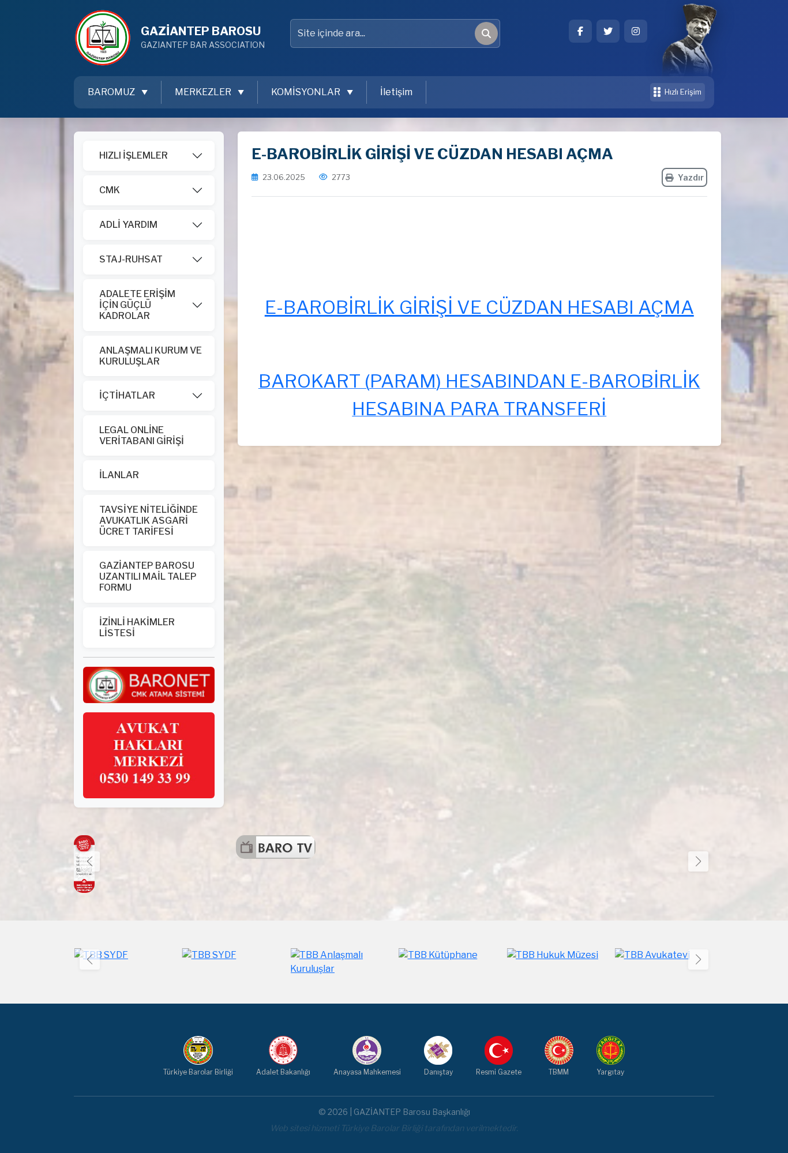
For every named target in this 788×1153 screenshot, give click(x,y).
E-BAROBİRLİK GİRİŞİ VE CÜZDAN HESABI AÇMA (479, 307)
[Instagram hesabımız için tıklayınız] (635, 31)
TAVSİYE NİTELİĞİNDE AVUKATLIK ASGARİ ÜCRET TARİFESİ (148, 520)
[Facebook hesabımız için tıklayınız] (580, 31)
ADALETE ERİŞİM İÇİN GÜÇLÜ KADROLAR (137, 304)
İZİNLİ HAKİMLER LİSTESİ (137, 628)
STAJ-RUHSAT (131, 259)
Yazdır (691, 177)
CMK (109, 190)
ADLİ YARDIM (128, 224)
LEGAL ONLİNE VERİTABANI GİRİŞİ (141, 435)
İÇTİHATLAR (127, 395)
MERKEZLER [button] (204, 92)
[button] (698, 861)
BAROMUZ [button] (112, 92)
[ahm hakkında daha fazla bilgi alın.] (149, 754)
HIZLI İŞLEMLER (133, 155)
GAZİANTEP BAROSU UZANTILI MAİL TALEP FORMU (148, 576)
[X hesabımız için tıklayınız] (608, 31)
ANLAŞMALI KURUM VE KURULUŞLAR (150, 356)
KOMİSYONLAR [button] (306, 92)
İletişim (396, 92)
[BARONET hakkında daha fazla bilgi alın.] (149, 684)
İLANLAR (119, 475)
